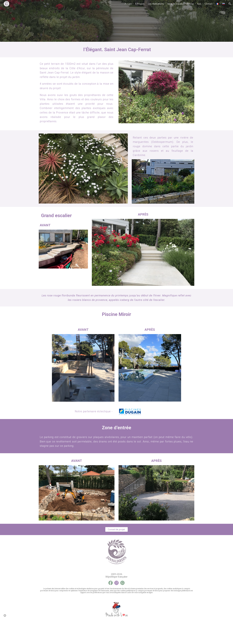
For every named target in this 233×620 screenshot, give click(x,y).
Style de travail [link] (174, 3)
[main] (116, 49)
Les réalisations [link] (156, 3)
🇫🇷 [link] (217, 3)
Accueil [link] (128, 3)
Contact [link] (209, 3)
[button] (230, 4)
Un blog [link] (190, 3)
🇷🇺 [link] (223, 3)
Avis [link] (199, 3)
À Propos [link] (139, 3)
